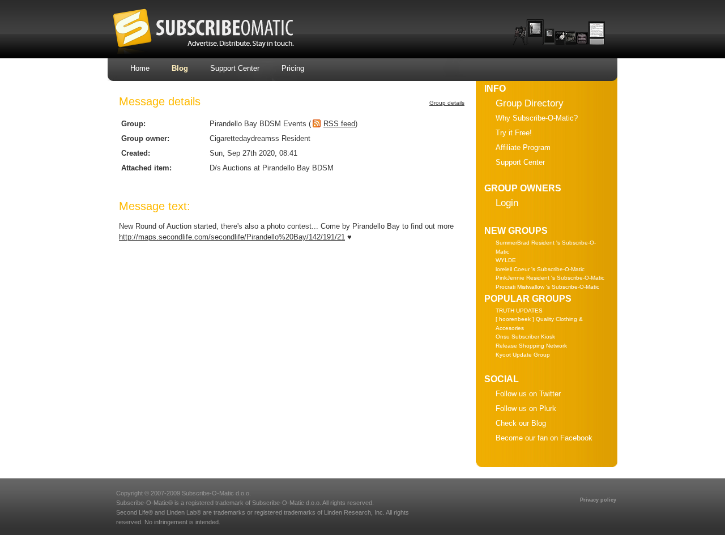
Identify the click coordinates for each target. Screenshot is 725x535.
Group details (446, 103)
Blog (180, 68)
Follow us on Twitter (528, 394)
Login (507, 203)
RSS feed (339, 123)
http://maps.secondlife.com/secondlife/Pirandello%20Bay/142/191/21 (232, 237)
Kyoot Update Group (523, 355)
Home (140, 68)
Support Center (234, 68)
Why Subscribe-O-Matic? (537, 118)
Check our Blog (521, 423)
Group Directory (530, 103)
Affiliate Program (523, 147)
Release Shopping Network (531, 346)
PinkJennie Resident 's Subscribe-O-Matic (550, 278)
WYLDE (506, 260)
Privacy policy (598, 500)
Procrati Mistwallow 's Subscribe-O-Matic (547, 287)
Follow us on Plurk (526, 408)
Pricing (293, 68)
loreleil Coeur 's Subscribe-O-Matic (540, 269)
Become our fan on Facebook (544, 438)
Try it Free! (514, 133)
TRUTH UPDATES (519, 310)
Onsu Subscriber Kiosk (525, 336)
